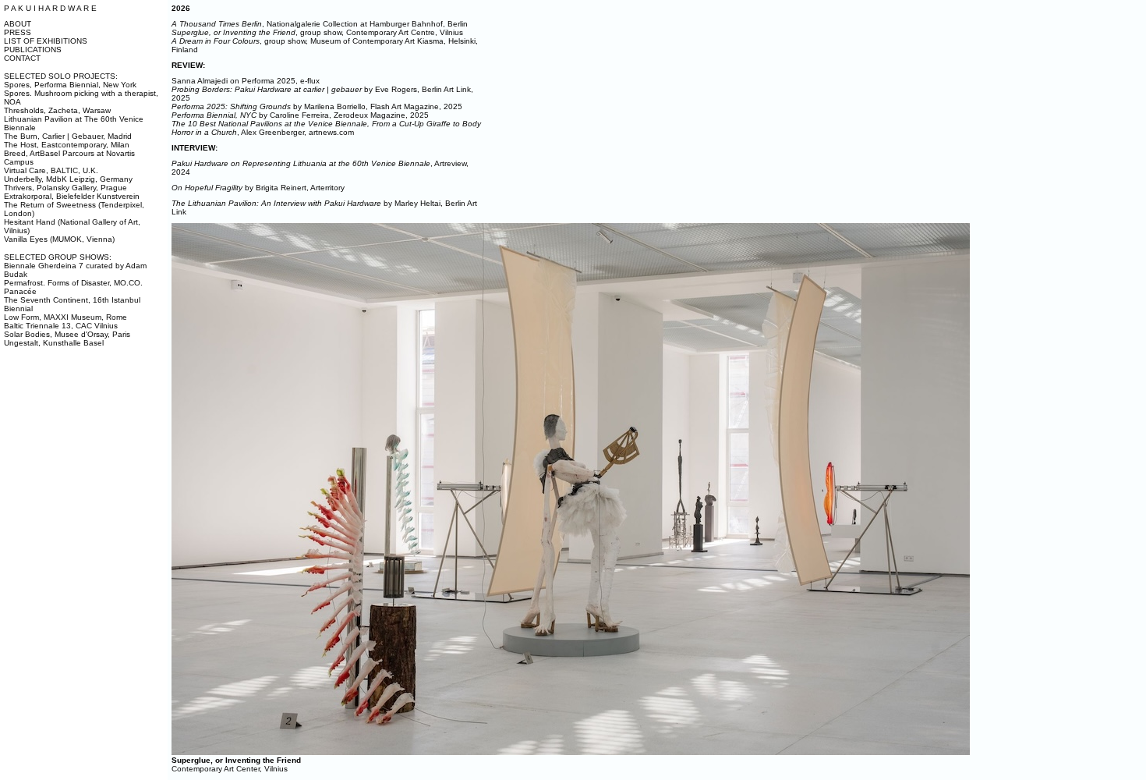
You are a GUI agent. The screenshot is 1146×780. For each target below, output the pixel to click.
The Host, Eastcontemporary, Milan (66, 144)
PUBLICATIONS (33, 49)
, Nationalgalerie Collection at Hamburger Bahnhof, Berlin (320, 24)
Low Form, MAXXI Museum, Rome (65, 317)
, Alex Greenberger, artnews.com (326, 127)
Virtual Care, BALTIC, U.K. (51, 170)
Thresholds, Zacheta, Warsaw (57, 110)
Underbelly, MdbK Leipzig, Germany (68, 179)
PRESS (17, 32)
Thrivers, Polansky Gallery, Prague (65, 187)
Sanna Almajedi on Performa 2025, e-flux (246, 80)
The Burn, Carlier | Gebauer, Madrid (68, 136)
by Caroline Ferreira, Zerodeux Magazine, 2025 (300, 115)
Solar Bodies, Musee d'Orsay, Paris (67, 334)
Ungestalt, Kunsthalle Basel (54, 343)
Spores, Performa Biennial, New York (70, 84)
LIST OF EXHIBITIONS (45, 41)
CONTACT (22, 58)
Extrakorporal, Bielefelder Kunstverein (72, 196)
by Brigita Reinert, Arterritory (258, 187)
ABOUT (17, 24)
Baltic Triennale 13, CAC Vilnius (61, 325)
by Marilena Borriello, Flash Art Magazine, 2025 (317, 106)
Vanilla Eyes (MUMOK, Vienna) (59, 239)
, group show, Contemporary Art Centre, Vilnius (317, 32)
